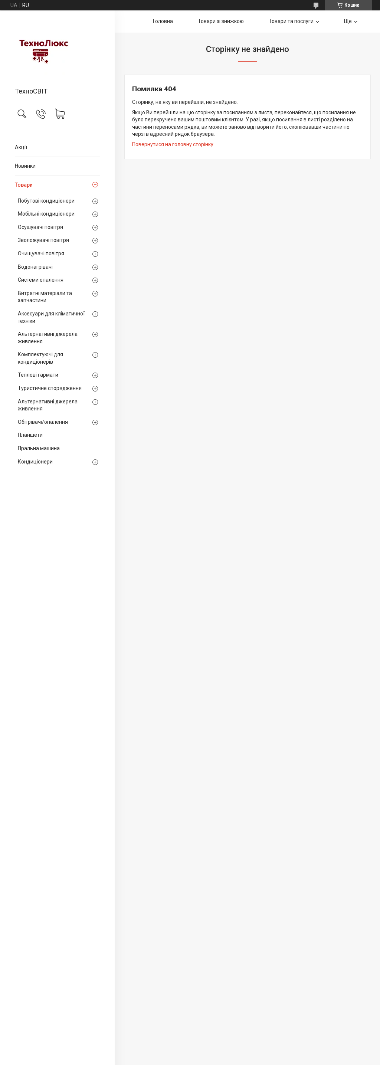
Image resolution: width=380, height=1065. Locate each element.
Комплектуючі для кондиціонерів (40, 358)
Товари (24, 185)
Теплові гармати (38, 375)
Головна (163, 21)
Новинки (25, 166)
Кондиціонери (35, 462)
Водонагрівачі (35, 267)
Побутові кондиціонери (46, 201)
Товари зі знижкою (221, 21)
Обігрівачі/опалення (43, 422)
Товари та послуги (291, 21)
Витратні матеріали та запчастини (45, 297)
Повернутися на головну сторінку (172, 144)
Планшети (30, 435)
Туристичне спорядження (50, 388)
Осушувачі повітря (40, 227)
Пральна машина (39, 448)
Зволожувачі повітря (43, 240)
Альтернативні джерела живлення (48, 337)
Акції (21, 147)
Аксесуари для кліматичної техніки (51, 317)
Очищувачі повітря (41, 253)
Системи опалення (40, 280)
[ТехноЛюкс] (57, 49)
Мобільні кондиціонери (46, 214)
